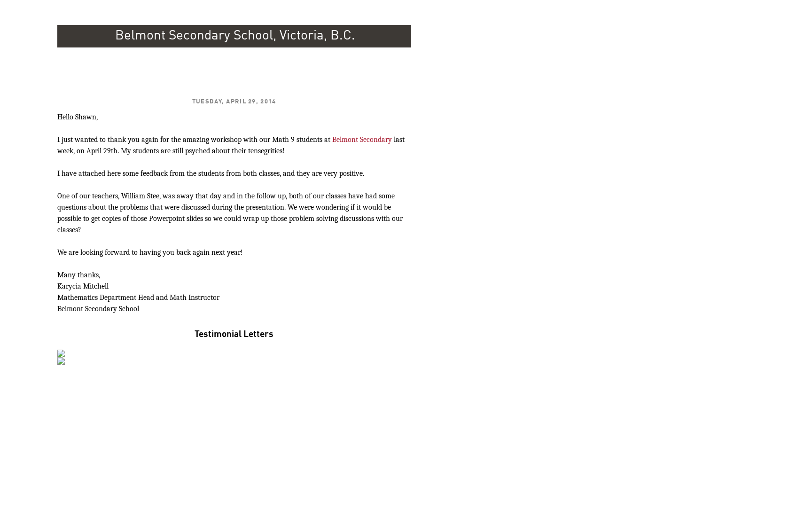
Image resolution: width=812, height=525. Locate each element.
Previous (47, 351)
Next (421, 351)
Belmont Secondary (362, 139)
